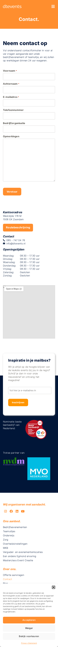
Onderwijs (8, 535)
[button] (53, 587)
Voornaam (10, 71)
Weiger (29, 628)
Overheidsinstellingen (15, 543)
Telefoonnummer (13, 110)
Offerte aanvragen (13, 574)
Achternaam (11, 84)
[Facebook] (11, 511)
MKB (5, 547)
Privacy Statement (29, 643)
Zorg (5, 539)
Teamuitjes (9, 531)
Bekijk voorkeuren (29, 636)
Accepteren (29, 620)
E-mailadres (11, 97)
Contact (7, 579)
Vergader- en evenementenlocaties (23, 552)
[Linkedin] (17, 511)
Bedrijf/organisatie (14, 123)
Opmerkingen (11, 136)
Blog (5, 583)
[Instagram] (5, 511)
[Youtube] (22, 511)
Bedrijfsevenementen (15, 527)
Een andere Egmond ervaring (19, 556)
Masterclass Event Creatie (18, 560)
